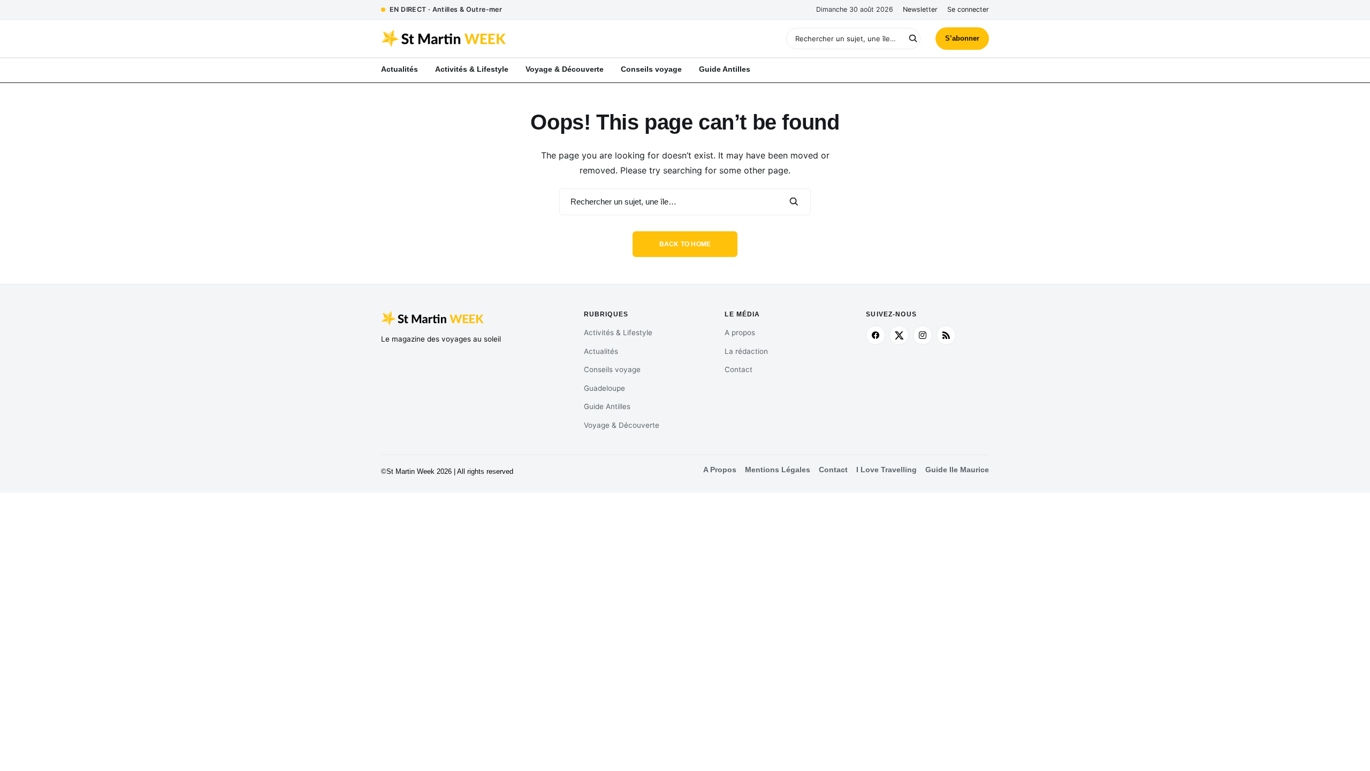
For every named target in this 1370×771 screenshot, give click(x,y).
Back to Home (685, 244)
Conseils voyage (612, 369)
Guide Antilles (607, 406)
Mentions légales (777, 470)
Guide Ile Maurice (957, 470)
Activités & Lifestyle (618, 332)
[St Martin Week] (533, 38)
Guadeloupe (604, 388)
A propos (740, 332)
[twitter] (899, 335)
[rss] (946, 335)
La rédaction (746, 351)
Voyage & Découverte (621, 425)
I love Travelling (886, 470)
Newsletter (920, 9)
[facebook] (875, 335)
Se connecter (968, 9)
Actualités (601, 351)
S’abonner (962, 38)
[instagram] (922, 335)
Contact (738, 369)
